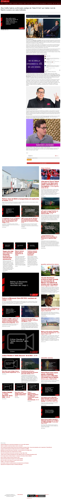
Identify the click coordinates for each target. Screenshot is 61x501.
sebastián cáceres (47, 358)
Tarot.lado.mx (47, 494)
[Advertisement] (20, 235)
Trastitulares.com (29, 498)
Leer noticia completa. (43, 163)
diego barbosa (45, 168)
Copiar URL (29, 159)
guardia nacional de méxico (50, 264)
